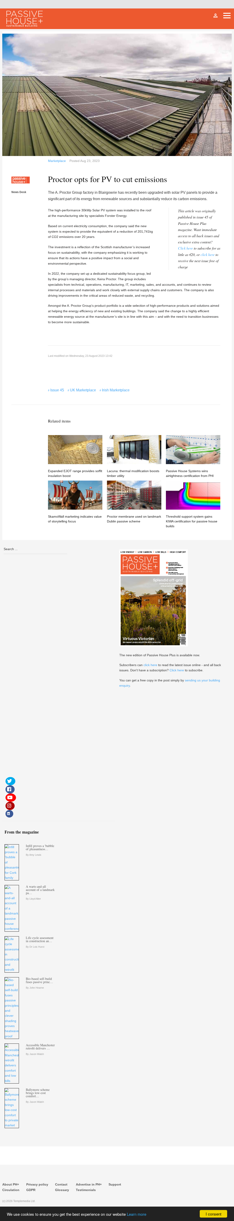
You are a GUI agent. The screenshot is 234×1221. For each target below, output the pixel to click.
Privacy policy (37, 1184)
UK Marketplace (83, 390)
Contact (61, 1184)
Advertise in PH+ (89, 1184)
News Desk (18, 192)
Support (115, 1184)
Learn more (136, 1214)
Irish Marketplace (116, 390)
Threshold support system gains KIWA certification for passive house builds (191, 521)
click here (208, 254)
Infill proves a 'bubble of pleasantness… (40, 847)
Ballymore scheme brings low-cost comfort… (38, 1092)
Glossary (62, 1190)
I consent (213, 1214)
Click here (185, 248)
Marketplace (57, 161)
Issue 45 (57, 390)
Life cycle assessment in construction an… (39, 939)
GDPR (30, 1190)
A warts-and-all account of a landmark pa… (40, 889)
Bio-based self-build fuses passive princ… (39, 980)
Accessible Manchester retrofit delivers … (40, 1046)
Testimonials (86, 1190)
